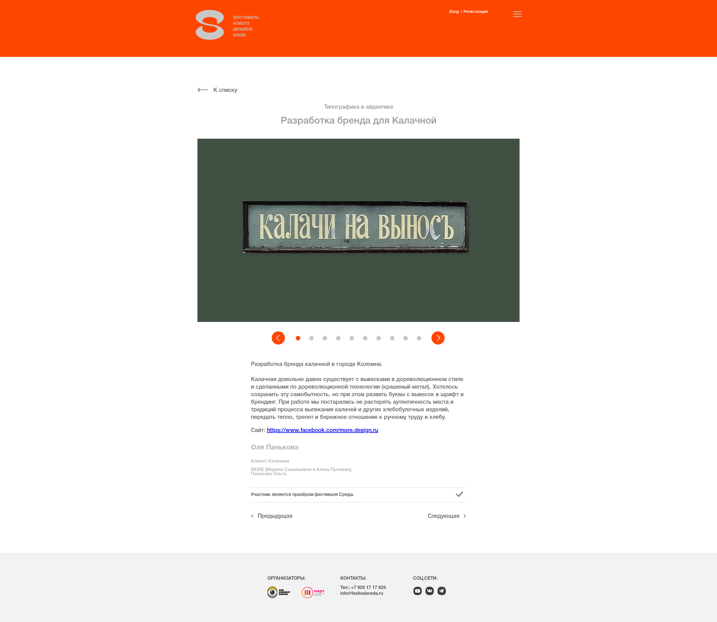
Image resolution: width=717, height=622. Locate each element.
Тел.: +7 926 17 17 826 (363, 588)
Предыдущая (275, 516)
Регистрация (476, 12)
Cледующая (443, 516)
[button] (279, 338)
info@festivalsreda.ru (361, 594)
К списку (225, 90)
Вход (454, 12)
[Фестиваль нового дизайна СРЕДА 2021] (230, 25)
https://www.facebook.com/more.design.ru (322, 430)
